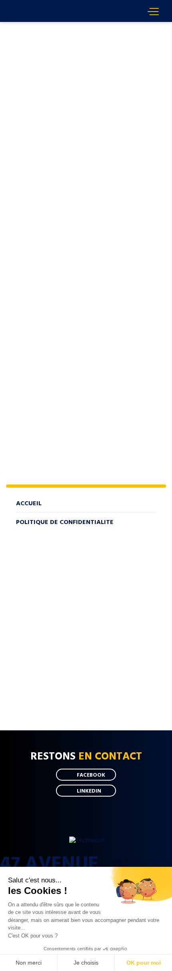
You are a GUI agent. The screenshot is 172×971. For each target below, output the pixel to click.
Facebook (91, 775)
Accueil (24, 25)
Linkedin (89, 791)
